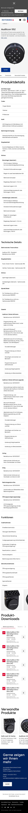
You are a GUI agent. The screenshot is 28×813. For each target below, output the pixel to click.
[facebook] (2, 807)
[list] (14, 731)
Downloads (8, 75)
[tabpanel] (14, 665)
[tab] (8, 626)
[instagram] (14, 807)
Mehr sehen (4, 38)
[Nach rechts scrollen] (24, 626)
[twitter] (5, 807)
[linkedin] (11, 807)
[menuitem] (8, 20)
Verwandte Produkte (20, 75)
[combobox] (7, 11)
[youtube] (8, 807)
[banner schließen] (14, 3)
